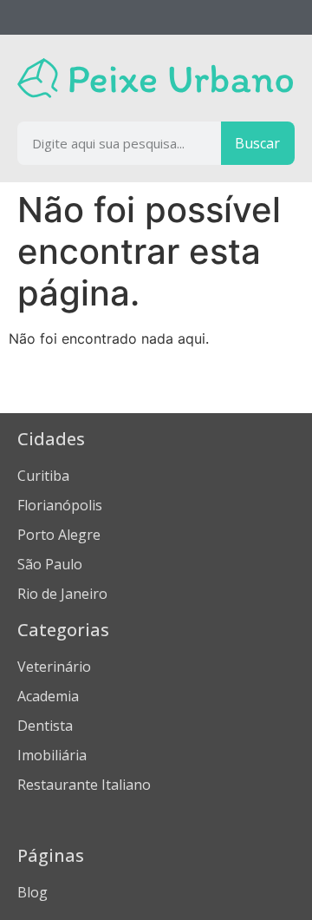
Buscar (257, 143)
